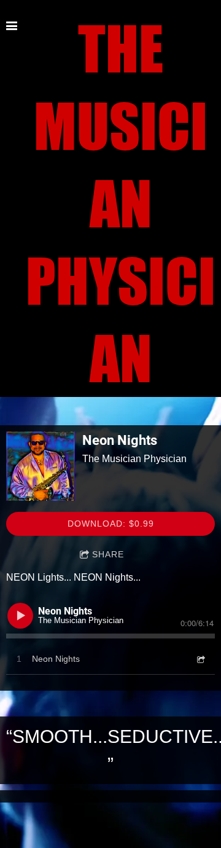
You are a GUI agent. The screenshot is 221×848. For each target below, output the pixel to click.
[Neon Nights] (40, 465)
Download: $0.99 (111, 523)
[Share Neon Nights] (200, 659)
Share (108, 554)
